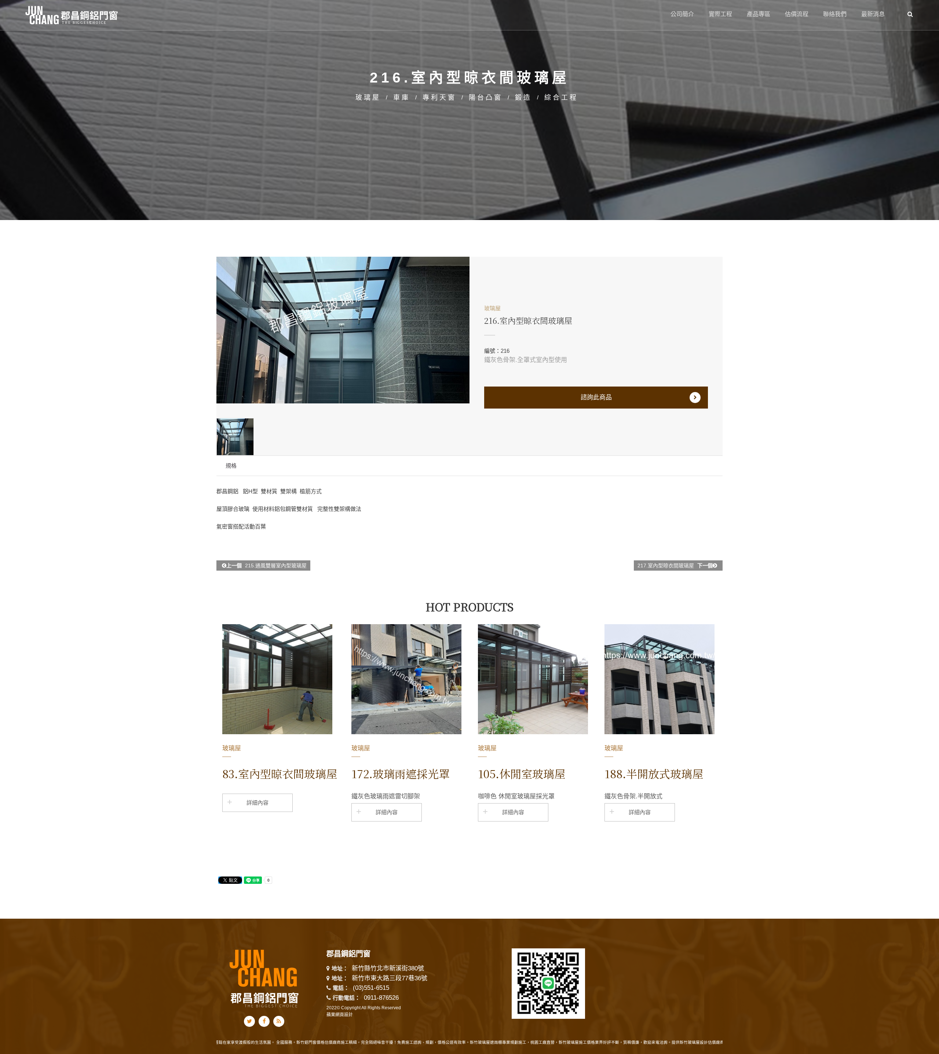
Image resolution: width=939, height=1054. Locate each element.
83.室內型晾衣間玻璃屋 (279, 773)
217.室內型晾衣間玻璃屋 (675, 565)
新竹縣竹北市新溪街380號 (388, 969)
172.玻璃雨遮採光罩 (400, 773)
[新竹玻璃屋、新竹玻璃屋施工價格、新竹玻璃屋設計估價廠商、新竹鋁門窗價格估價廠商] (469, 109)
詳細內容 (257, 802)
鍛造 (523, 97)
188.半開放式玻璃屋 (653, 773)
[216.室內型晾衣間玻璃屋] (343, 330)
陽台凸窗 (486, 97)
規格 (231, 465)
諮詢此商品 (596, 397)
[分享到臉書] (264, 1021)
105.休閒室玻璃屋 (521, 773)
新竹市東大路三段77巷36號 (389, 979)
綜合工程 (561, 97)
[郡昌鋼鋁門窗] (72, 14)
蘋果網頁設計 (339, 1014)
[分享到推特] (249, 1021)
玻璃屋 (368, 97)
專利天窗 (439, 97)
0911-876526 (381, 997)
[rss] (279, 1021)
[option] (343, 330)
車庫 (401, 97)
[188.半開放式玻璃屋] (659, 679)
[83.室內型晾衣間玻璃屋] (277, 679)
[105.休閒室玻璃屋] (533, 679)
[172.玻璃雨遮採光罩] (406, 679)
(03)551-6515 (371, 987)
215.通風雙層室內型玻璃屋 (266, 565)
